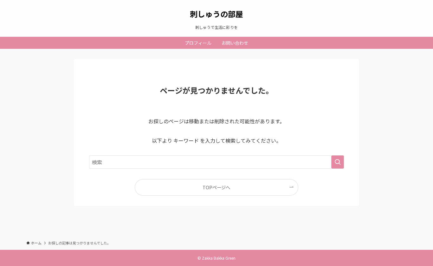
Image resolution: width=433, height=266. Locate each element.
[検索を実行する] (337, 162)
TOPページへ (216, 187)
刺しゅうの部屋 (216, 14)
